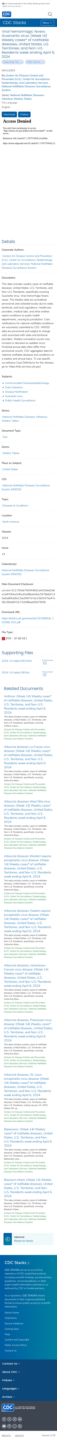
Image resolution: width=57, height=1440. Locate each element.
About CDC (9, 1372)
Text (4, 437)
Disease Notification (16, 392)
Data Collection (14, 387)
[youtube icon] (4, 1426)
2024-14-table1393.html (17, 661)
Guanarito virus (14, 396)
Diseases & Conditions (15, 505)
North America (10, 521)
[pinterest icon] (9, 1426)
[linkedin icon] (20, 1419)
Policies (7, 1380)
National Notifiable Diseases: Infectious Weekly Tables (23, 97)
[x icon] (9, 1419)
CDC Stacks (15, 1262)
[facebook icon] (4, 1419)
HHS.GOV (6, 1435)
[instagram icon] (14, 1419)
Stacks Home (12, 1312)
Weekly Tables (10, 453)
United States (10, 469)
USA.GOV (19, 1435)
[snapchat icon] (14, 1426)
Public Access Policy (16, 1345)
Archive (7, 1397)
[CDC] (6, 14)
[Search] (50, 14)
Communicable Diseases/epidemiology (27, 383)
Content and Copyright (17, 1339)
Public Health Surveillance (20, 400)
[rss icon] (20, 1426)
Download (9, 114)
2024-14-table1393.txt (15, 672)
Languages (9, 1388)
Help (7, 1334)
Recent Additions (14, 1323)
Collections (11, 1318)
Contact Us (11, 1350)
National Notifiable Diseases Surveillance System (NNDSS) (25, 572)
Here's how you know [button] (11, 6)
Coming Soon (12, 1329)
